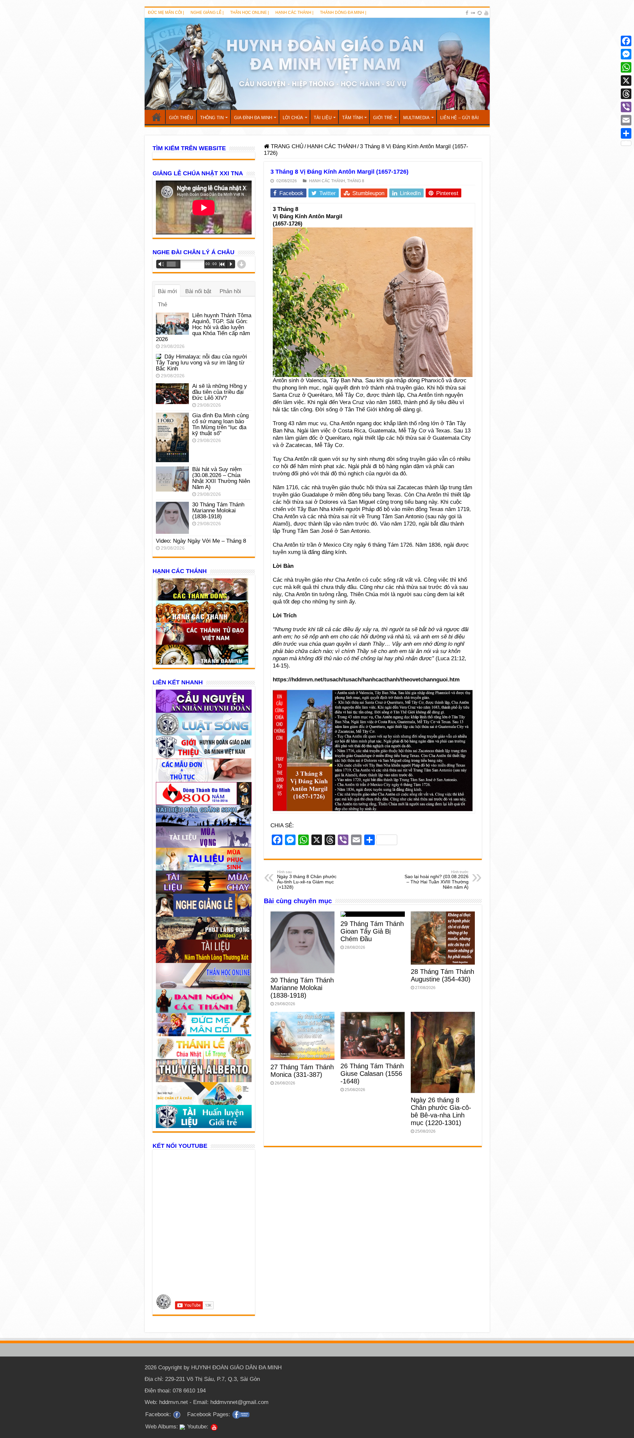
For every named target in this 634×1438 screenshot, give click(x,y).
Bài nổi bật (198, 291)
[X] (626, 80)
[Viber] (626, 107)
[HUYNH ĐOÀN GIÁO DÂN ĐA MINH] (317, 64)
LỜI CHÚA (293, 117)
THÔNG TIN (212, 117)
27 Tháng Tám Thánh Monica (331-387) (302, 1070)
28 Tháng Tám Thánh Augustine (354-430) (442, 975)
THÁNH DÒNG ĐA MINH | (343, 12)
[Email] (626, 120)
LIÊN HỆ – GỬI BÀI (459, 117)
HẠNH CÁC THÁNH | (294, 12)
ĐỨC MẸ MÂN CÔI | (166, 12)
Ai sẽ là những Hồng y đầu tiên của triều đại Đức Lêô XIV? (219, 392)
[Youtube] (486, 13)
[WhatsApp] (626, 67)
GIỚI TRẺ (383, 117)
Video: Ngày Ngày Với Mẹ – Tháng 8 (201, 541)
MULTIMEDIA (416, 117)
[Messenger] (626, 54)
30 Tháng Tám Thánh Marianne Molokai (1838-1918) (302, 987)
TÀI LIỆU (323, 117)
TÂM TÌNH (352, 117)
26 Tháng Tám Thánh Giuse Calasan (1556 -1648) (372, 1073)
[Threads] (626, 93)
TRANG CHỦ (156, 117)
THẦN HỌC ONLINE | (249, 12)
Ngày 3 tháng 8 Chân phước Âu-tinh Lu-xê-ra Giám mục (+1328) (306, 880)
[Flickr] (473, 13)
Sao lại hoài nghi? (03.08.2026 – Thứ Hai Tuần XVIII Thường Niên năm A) (437, 880)
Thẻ (162, 304)
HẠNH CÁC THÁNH (331, 146)
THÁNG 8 (355, 181)
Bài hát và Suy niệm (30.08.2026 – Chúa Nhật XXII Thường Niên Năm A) (221, 478)
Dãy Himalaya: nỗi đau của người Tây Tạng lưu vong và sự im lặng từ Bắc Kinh (201, 363)
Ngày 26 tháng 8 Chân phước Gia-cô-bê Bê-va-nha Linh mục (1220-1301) (441, 1111)
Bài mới (167, 291)
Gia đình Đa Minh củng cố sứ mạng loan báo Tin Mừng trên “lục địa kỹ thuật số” (220, 424)
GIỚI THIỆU (181, 117)
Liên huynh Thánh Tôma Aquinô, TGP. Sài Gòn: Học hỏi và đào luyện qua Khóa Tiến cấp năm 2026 (203, 327)
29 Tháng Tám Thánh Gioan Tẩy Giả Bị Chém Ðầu (372, 931)
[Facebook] (467, 13)
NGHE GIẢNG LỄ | (207, 12)
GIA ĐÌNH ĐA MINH (253, 117)
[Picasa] (479, 13)
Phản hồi (230, 291)
